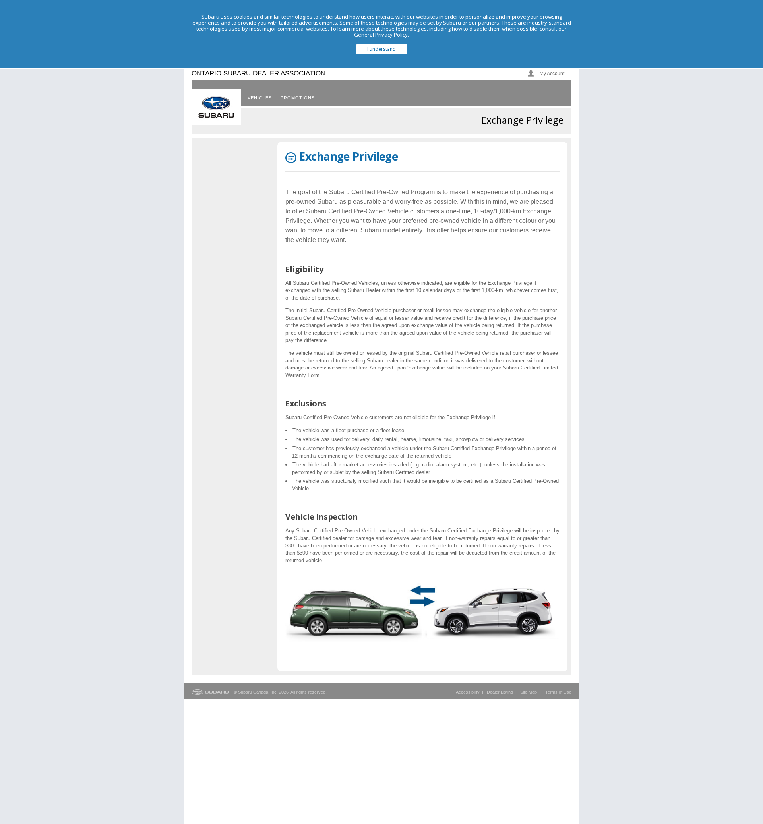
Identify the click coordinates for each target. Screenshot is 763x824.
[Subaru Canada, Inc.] (216, 107)
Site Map (528, 692)
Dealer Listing (500, 692)
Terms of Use (558, 692)
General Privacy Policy (381, 34)
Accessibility (468, 692)
